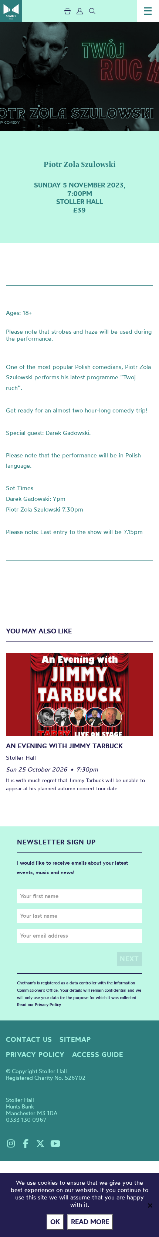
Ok (55, 1221)
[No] (149, 1205)
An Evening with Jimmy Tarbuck (64, 746)
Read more (90, 1221)
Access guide (97, 1054)
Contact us (29, 1039)
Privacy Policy (48, 1004)
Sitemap (75, 1039)
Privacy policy (35, 1054)
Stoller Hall (11, 11)
